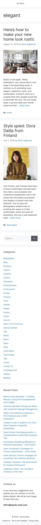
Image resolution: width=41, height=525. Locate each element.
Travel (6, 362)
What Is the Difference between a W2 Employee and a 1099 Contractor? (18, 416)
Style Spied (11, 225)
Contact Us (6, 521)
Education (8, 281)
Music (6, 335)
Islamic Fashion (10, 328)
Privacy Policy (34, 521)
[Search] (34, 238)
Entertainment (9, 285)
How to (6, 320)
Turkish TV (8, 366)
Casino (6, 270)
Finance (7, 297)
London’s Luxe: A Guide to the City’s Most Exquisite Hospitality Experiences (20, 426)
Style (5, 347)
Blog (5, 262)
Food (5, 301)
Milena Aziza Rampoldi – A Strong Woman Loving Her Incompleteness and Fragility (19, 399)
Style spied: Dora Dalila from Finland (19, 130)
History (6, 312)
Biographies (8, 258)
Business (7, 266)
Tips (5, 358)
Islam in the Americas (13, 324)
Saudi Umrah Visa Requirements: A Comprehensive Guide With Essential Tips (20, 435)
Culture (6, 278)
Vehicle (6, 374)
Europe (6, 293)
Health (6, 308)
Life (5, 332)
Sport (5, 343)
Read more (25, 105)
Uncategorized (10, 370)
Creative (7, 274)
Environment (9, 289)
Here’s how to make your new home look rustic (19, 34)
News (6, 339)
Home (9, 113)
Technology (8, 355)
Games (6, 305)
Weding (6, 378)
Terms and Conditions (19, 521)
